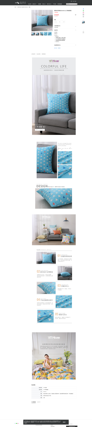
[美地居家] (20, 3)
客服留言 (52, 425)
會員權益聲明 (53, 426)
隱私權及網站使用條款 (39, 425)
